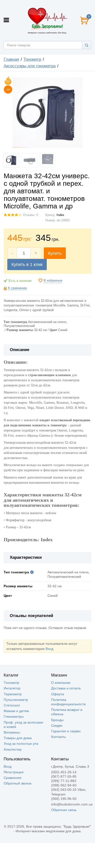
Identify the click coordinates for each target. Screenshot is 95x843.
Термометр (13, 694)
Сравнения (12, 778)
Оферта (57, 694)
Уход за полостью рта (21, 743)
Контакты (58, 737)
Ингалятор (12, 688)
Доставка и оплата (66, 688)
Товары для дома (18, 738)
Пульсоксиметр (16, 700)
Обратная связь (63, 810)
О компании (60, 683)
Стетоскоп (12, 705)
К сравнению (17, 288)
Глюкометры (14, 716)
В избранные (53, 280)
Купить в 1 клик (27, 264)
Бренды (57, 720)
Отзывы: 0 (30, 215)
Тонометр (11, 683)
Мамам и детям (16, 711)
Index (60, 215)
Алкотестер (13, 749)
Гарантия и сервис (66, 731)
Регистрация (14, 772)
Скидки (56, 725)
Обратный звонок (17, 783)
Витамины (12, 732)
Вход (49, 649)
